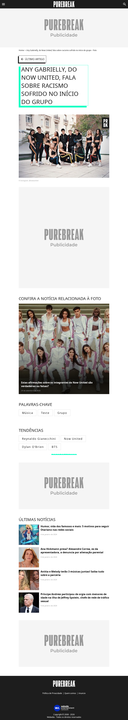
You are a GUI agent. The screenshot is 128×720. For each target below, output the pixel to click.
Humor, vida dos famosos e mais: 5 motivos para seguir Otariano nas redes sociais (75, 528)
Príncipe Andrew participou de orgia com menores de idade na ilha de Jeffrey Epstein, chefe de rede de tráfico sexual (75, 597)
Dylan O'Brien (33, 447)
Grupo (62, 413)
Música (27, 413)
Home (21, 50)
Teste (45, 413)
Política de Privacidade (52, 693)
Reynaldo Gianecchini (39, 439)
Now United (73, 439)
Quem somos (70, 693)
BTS (54, 447)
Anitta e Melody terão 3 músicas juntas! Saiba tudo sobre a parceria (72, 573)
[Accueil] (64, 4)
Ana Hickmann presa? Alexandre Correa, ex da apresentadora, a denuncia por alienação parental (72, 550)
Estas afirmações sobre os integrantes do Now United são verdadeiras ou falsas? (57, 384)
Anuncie (82, 693)
